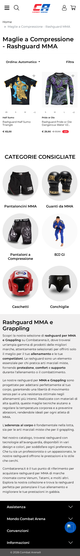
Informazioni (18, 543)
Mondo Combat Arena (26, 519)
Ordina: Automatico (22, 62)
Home (7, 22)
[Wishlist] (34, 74)
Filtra (70, 62)
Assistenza (16, 507)
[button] (70, 527)
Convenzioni (18, 531)
